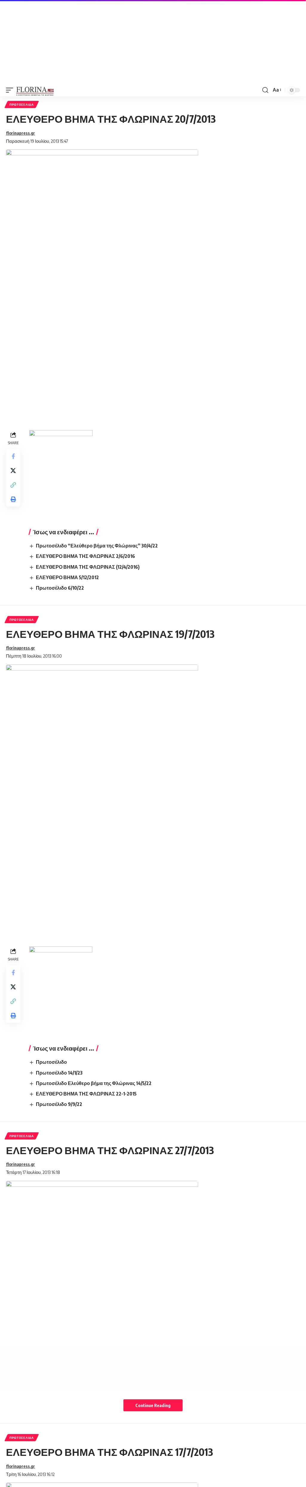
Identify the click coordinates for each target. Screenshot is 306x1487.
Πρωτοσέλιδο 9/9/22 (59, 1104)
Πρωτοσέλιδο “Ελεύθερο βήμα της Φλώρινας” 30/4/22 (97, 546)
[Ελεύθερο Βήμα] (35, 90)
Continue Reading (153, 1405)
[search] (265, 90)
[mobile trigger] (11, 90)
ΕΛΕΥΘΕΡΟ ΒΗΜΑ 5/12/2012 (67, 577)
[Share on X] (13, 470)
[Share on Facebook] (13, 456)
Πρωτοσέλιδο (51, 1062)
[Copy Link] (13, 485)
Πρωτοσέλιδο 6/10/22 (60, 588)
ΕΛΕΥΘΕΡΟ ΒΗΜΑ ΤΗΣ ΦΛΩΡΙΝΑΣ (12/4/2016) (88, 567)
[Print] (13, 499)
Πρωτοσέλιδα (22, 104)
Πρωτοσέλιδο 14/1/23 (59, 1073)
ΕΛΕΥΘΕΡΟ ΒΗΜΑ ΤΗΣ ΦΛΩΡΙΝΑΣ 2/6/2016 (85, 556)
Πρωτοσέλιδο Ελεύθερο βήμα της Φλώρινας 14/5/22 (94, 1083)
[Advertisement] (153, 42)
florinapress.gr (20, 133)
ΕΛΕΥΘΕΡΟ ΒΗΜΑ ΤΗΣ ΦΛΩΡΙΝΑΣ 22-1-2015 (86, 1094)
